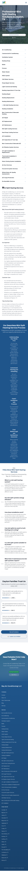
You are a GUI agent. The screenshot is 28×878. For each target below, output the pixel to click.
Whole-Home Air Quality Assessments (10, 795)
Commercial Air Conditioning (8, 718)
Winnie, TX (4, 860)
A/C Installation (5, 803)
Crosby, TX (4, 828)
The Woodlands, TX (6, 849)
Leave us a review (15, 636)
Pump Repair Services (7, 736)
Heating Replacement (7, 747)
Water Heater (5, 731)
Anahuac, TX (4, 836)
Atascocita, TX (5, 857)
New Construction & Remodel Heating (10, 800)
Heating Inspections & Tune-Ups (9, 742)
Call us (14, 37)
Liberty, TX (4, 815)
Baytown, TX (4, 812)
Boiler (3, 723)
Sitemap (3, 705)
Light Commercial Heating (8, 739)
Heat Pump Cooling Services (8, 763)
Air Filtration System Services (8, 779)
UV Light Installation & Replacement (10, 782)
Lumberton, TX (5, 852)
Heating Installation (6, 755)
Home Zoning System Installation (9, 787)
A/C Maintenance (5, 768)
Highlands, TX (5, 823)
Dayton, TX (4, 831)
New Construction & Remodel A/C (9, 771)
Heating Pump (5, 729)
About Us (4, 697)
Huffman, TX (4, 839)
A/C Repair (4, 758)
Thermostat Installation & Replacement (11, 784)
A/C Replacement (6, 766)
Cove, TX (3, 825)
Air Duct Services (5, 790)
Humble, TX (4, 810)
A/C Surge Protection (6, 774)
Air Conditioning (5, 715)
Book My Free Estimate (14, 34)
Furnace (3, 726)
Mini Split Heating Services (8, 752)
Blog (3, 703)
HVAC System (5, 734)
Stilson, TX (4, 841)
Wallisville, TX (4, 855)
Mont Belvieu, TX (5, 833)
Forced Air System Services (8, 792)
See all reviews (14, 632)
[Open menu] (26, 2)
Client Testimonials (6, 700)
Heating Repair (5, 744)
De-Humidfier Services (7, 713)
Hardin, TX (4, 844)
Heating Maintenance (7, 750)
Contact (3, 695)
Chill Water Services (6, 797)
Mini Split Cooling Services (7, 760)
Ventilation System (6, 721)
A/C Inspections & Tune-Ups (8, 776)
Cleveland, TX (5, 818)
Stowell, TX (4, 847)
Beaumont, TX (5, 820)
